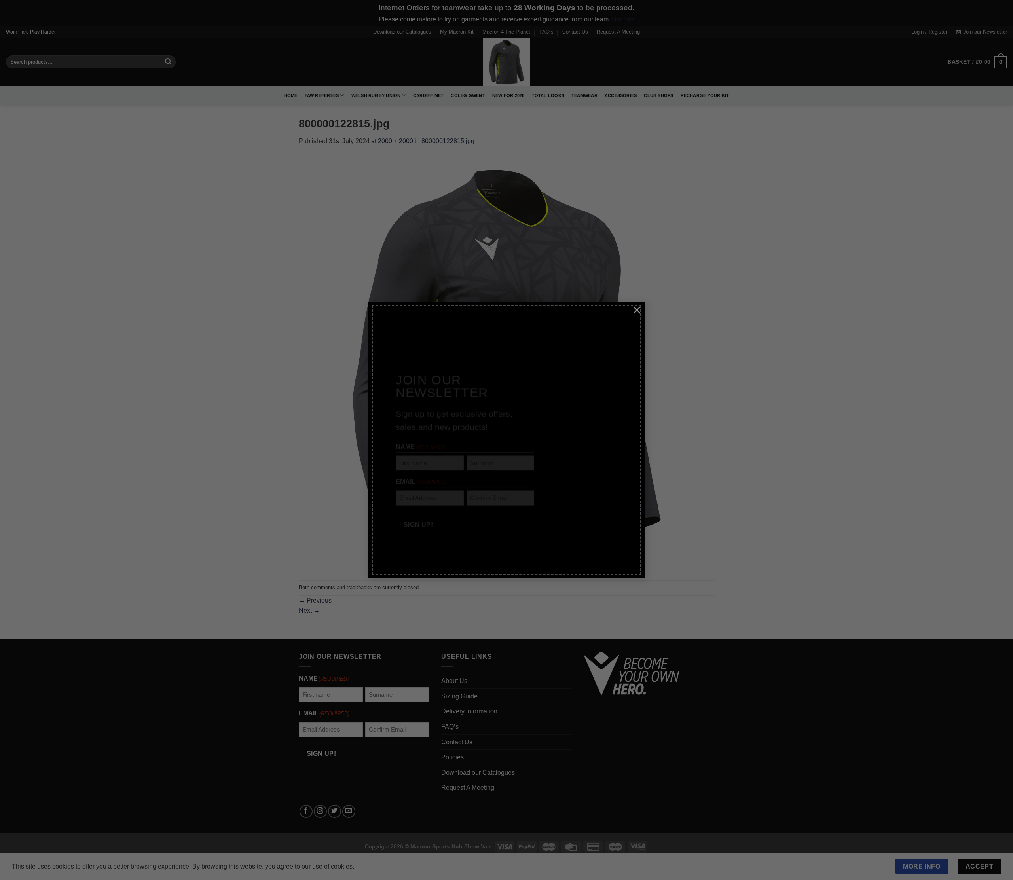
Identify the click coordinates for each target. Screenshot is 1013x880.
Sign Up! (418, 504)
